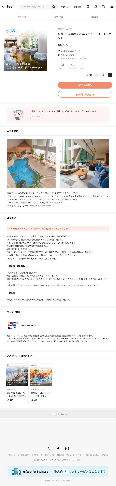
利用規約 (60, 455)
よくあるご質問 (23, 455)
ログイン (65, 7)
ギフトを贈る (85, 85)
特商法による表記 (92, 455)
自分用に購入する (85, 94)
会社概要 (105, 455)
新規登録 (77, 7)
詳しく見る (36, 117)
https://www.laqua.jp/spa (40, 206)
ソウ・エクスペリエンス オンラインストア (66, 460)
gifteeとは (11, 455)
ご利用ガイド (49, 455)
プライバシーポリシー (74, 455)
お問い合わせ (37, 455)
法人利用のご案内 (40, 460)
